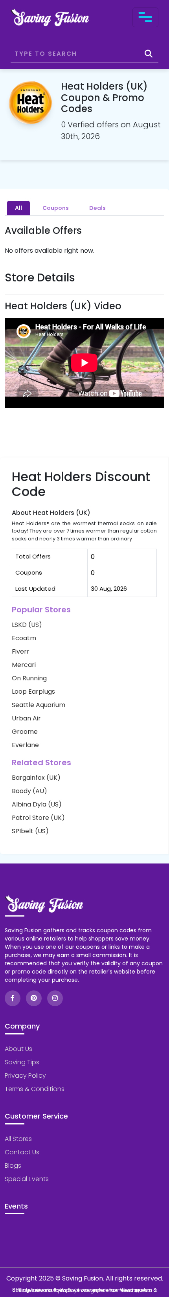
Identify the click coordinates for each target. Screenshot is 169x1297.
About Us (18, 1048)
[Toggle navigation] (145, 17)
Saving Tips (22, 1062)
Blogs (13, 1165)
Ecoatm (24, 638)
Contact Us (22, 1152)
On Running (29, 678)
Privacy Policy (25, 1075)
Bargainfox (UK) (36, 777)
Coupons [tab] (55, 208)
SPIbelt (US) (30, 831)
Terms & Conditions (34, 1088)
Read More (133, 1290)
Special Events (27, 1178)
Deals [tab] (97, 208)
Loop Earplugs (33, 691)
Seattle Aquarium (38, 704)
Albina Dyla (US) (37, 804)
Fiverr (20, 651)
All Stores (18, 1138)
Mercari (24, 664)
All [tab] (18, 208)
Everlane (25, 745)
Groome (25, 731)
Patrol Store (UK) (38, 817)
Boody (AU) (29, 790)
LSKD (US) (27, 624)
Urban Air (26, 718)
